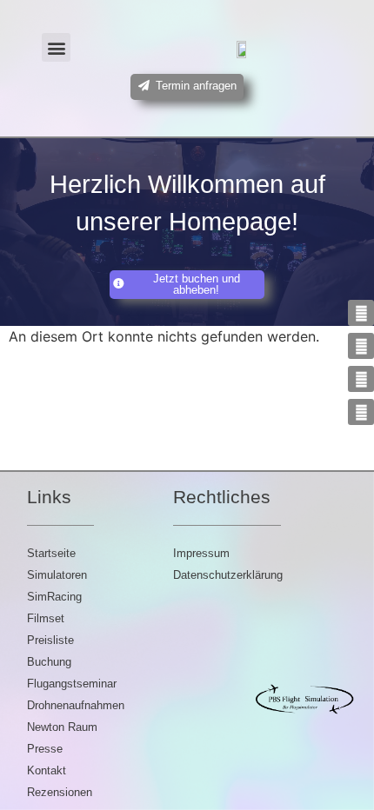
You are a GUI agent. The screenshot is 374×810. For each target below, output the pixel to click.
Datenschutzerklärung (228, 574)
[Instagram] (361, 313)
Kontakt (46, 770)
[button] (56, 47)
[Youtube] (361, 346)
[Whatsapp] (361, 412)
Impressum (201, 553)
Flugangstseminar (72, 683)
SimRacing (54, 596)
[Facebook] (361, 379)
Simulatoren (57, 574)
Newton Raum (62, 727)
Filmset (45, 618)
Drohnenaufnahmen (75, 705)
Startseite (51, 553)
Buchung (49, 661)
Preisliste (50, 640)
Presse (45, 748)
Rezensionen (59, 792)
